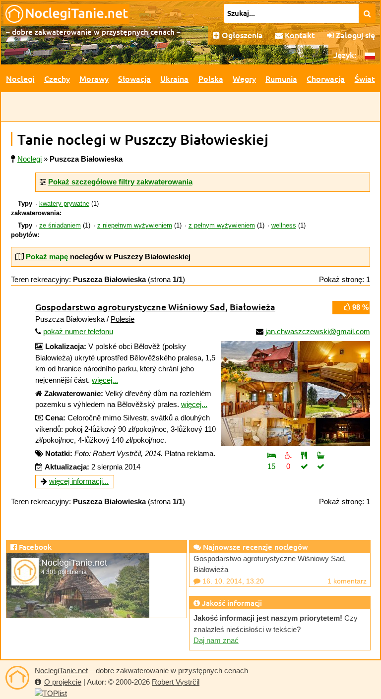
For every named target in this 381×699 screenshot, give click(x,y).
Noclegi (20, 78)
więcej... (105, 380)
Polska (210, 78)
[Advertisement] (190, 107)
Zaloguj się (354, 34)
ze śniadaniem (60, 225)
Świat (365, 78)
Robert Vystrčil (175, 682)
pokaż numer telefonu (78, 331)
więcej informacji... (79, 481)
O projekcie (62, 682)
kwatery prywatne (64, 203)
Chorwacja (326, 78)
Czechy (57, 78)
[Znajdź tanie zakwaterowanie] (367, 13)
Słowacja (134, 78)
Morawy (94, 78)
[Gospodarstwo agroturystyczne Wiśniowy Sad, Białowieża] (295, 393)
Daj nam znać (216, 640)
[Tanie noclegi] (17, 677)
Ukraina (174, 78)
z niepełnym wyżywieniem (134, 225)
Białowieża (252, 306)
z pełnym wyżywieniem (222, 225)
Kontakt (299, 34)
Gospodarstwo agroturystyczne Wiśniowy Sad (130, 306)
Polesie (122, 319)
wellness (283, 225)
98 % (359, 307)
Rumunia (281, 78)
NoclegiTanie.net (61, 670)
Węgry (244, 78)
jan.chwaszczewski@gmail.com (317, 331)
